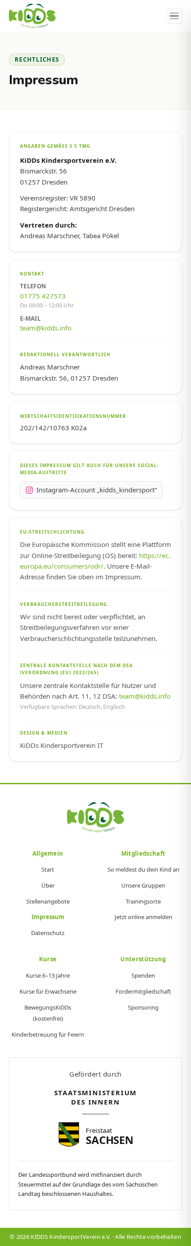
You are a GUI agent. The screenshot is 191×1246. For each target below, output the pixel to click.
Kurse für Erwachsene (48, 991)
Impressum (48, 917)
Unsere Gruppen (143, 885)
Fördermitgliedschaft (143, 991)
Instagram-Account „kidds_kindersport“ (96, 489)
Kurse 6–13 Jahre (48, 975)
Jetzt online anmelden (143, 917)
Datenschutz (47, 933)
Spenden (143, 975)
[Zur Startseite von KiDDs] (95, 817)
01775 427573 (43, 295)
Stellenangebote (48, 901)
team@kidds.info (46, 327)
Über (48, 885)
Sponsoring (143, 1007)
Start (47, 869)
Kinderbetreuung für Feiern (48, 1034)
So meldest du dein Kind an (143, 869)
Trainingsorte (143, 901)
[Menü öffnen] (174, 16)
